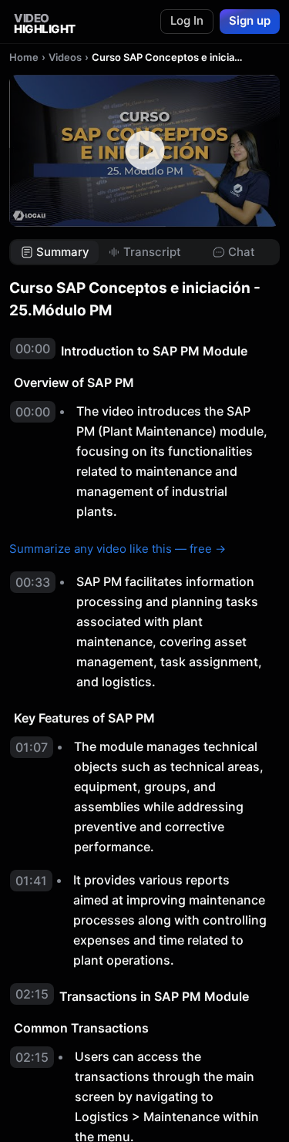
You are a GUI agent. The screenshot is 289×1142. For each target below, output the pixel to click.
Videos (65, 57)
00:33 (32, 582)
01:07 (31, 747)
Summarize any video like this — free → (117, 548)
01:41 (31, 880)
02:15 (32, 994)
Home (24, 57)
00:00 (32, 348)
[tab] (55, 252)
